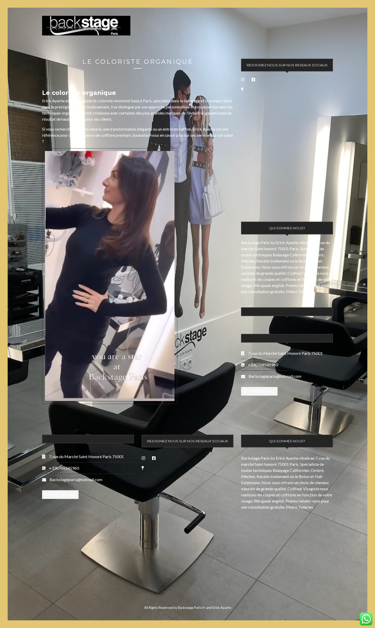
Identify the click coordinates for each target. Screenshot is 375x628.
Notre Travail (259, 391)
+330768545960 (262, 364)
